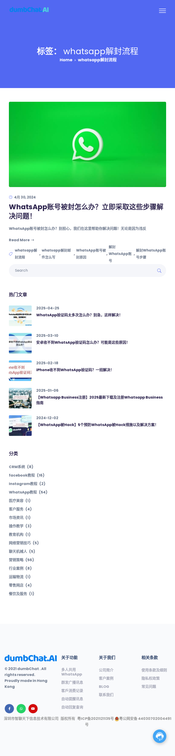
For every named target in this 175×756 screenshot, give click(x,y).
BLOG (104, 686)
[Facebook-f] (9, 708)
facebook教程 (26, 475)
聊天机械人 (22, 551)
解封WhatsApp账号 (120, 253)
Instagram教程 (27, 483)
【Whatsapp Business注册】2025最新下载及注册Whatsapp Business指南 (99, 400)
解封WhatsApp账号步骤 (151, 254)
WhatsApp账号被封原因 (91, 254)
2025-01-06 (47, 390)
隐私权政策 (151, 678)
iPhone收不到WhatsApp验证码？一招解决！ (75, 370)
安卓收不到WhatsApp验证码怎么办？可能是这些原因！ (83, 342)
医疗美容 (20, 500)
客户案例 (106, 678)
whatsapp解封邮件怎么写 (56, 254)
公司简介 (106, 670)
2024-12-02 (47, 418)
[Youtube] (33, 708)
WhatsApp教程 (28, 492)
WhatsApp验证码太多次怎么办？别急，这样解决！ (79, 315)
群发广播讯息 (72, 682)
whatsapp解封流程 (26, 254)
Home (66, 60)
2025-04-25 (47, 308)
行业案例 (20, 568)
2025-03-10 (47, 335)
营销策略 (21, 560)
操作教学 (20, 526)
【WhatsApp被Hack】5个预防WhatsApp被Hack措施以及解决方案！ (97, 424)
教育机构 (20, 534)
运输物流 (20, 576)
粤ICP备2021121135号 (95, 718)
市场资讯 (20, 517)
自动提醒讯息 (72, 699)
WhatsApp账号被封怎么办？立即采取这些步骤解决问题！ (86, 211)
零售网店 (20, 585)
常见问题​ (149, 686)
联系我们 (106, 695)
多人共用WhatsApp (71, 672)
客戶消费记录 (72, 691)
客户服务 (20, 509)
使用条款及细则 (154, 670)
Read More (19, 240)
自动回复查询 (72, 707)
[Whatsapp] (21, 708)
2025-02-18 (47, 363)
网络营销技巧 (24, 543)
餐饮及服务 (21, 593)
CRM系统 (21, 466)
